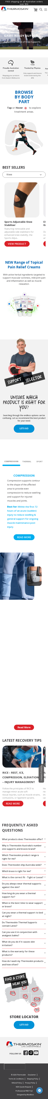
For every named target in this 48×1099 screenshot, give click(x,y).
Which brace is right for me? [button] (16, 871)
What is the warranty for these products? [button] (18, 953)
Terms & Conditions (16, 1079)
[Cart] (36, 10)
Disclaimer (32, 1075)
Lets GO (24, 428)
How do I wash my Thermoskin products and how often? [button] (22, 963)
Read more (24, 537)
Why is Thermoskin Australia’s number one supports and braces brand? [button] (22, 847)
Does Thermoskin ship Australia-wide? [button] (22, 864)
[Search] (40, 10)
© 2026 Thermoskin (18, 1075)
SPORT (39, 461)
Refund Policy (17, 1083)
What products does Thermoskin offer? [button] (22, 839)
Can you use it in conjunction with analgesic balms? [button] (19, 934)
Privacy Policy (30, 1083)
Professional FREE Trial (24, 1091)
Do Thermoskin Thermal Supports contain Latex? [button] (19, 924)
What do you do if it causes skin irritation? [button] (18, 943)
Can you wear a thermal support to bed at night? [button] (22, 914)
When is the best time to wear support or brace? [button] (22, 904)
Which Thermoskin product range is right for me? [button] (20, 857)
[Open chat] (39, 1090)
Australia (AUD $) (13, 1066)
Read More (24, 727)
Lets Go (24, 1024)
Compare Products (41, 773)
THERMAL (26, 461)
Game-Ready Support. (22, 36)
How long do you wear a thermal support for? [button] (19, 895)
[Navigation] (45, 10)
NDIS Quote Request (23, 1087)
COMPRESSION (11, 461)
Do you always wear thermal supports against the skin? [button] (21, 885)
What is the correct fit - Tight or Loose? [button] (22, 877)
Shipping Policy (32, 1079)
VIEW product (17, 243)
